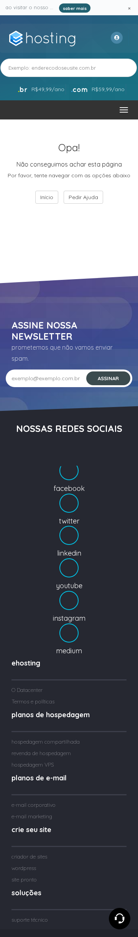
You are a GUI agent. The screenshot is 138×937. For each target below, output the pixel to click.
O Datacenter (27, 690)
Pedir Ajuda (83, 197)
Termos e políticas (33, 701)
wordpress (24, 868)
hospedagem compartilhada (46, 741)
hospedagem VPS (33, 764)
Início (46, 197)
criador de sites (29, 856)
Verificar (116, 67)
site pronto (24, 879)
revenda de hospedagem (41, 753)
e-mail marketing (32, 816)
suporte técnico (30, 919)
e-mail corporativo (34, 804)
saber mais (75, 8)
